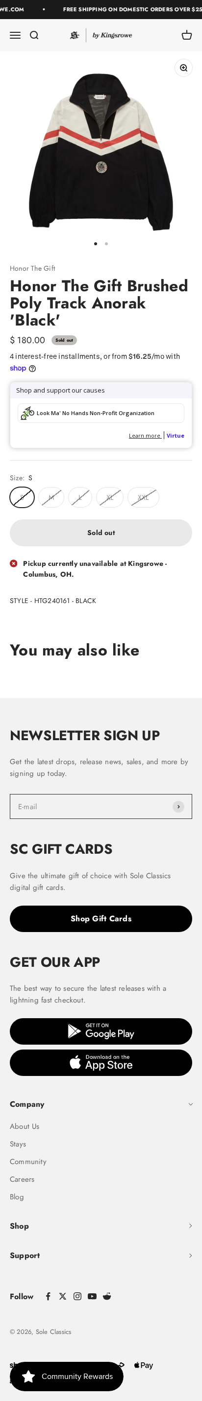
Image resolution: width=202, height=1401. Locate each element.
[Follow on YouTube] (92, 1296)
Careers (22, 1179)
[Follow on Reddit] (107, 1296)
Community (28, 1161)
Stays (18, 1144)
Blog (17, 1196)
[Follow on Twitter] (63, 1296)
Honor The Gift (32, 268)
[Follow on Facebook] (48, 1296)
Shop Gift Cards (101, 918)
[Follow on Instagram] (77, 1296)
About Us (25, 1126)
